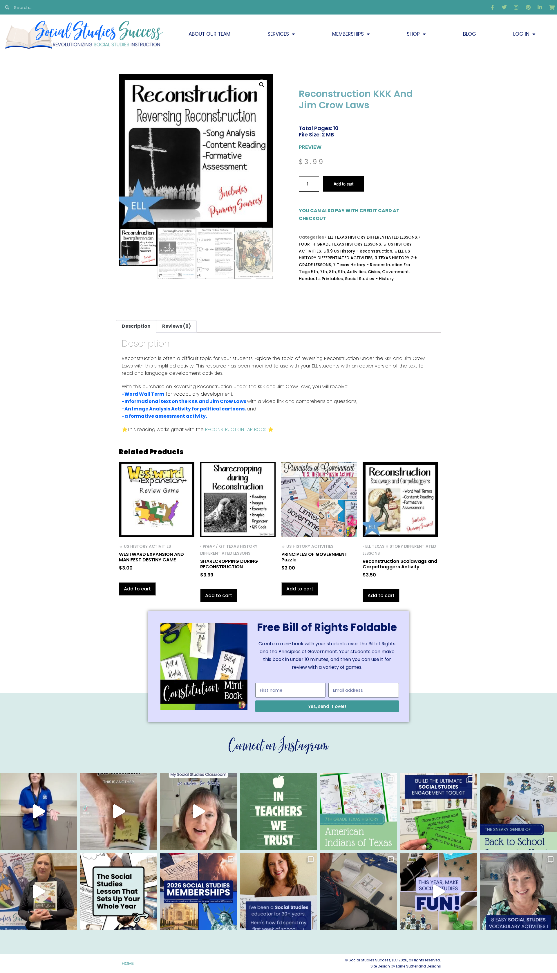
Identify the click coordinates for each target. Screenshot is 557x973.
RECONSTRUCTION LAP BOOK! (236, 429)
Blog (469, 33)
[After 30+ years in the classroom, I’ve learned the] (278, 891)
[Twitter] (504, 7)
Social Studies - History (369, 279)
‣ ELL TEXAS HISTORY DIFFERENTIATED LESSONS (371, 237)
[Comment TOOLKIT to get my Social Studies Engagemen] (438, 811)
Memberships (348, 33)
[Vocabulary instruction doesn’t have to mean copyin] (518, 891)
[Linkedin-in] (540, 7)
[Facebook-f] (492, 7)
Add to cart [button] (137, 588)
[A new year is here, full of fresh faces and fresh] (278, 811)
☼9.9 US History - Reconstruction (357, 251)
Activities (356, 272)
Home (128, 963)
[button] (261, 85)
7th (323, 272)
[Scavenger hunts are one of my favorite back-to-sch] (518, 811)
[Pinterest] (528, 7)
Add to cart (343, 184)
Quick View (156, 529)
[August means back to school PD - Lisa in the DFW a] (358, 891)
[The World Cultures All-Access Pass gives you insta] (38, 891)
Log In (521, 33)
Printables (332, 279)
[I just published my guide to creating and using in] (198, 811)
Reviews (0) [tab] (176, 326)
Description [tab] (136, 326)
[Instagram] (516, 7)
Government (395, 272)
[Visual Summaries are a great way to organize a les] (118, 811)
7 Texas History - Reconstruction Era (371, 265)
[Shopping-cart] (552, 7)
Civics (374, 272)
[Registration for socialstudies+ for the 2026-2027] (38, 811)
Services (278, 33)
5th (314, 272)
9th (341, 272)
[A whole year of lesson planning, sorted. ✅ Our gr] (198, 891)
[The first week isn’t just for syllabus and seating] (118, 891)
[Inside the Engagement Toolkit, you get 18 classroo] (438, 891)
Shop (413, 33)
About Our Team (209, 33)
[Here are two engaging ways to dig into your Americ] (358, 811)
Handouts (309, 279)
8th (332, 272)
